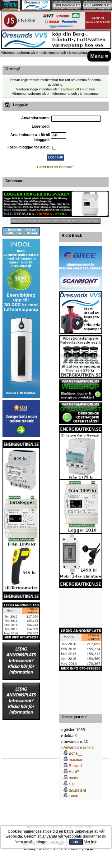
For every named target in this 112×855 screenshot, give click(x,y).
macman (76, 759)
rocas (73, 778)
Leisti (73, 796)
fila (71, 784)
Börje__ (75, 753)
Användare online (78, 747)
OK (76, 842)
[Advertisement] (80, 608)
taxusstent (77, 790)
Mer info (90, 842)
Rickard (75, 766)
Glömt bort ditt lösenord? (55, 167)
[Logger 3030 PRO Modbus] (55, 204)
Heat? (74, 772)
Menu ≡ (99, 56)
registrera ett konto (74, 89)
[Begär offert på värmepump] (55, 221)
